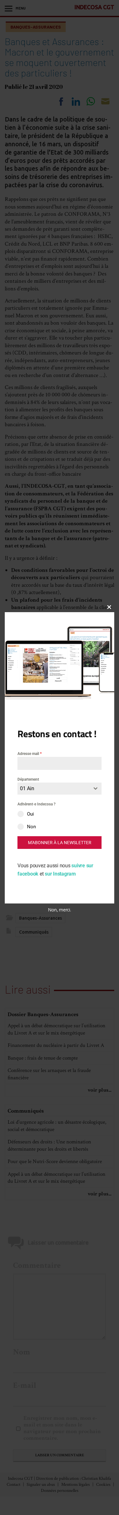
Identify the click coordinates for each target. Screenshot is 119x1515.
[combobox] (59, 789)
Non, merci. (59, 910)
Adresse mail (29, 753)
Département (28, 779)
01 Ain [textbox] (27, 788)
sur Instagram (60, 874)
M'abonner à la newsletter (59, 842)
